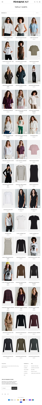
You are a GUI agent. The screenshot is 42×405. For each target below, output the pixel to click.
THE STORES (26, 369)
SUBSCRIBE (14, 388)
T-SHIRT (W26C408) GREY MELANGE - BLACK (8, 283)
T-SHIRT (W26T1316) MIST (34, 37)
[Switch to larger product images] (2, 12)
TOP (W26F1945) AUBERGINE (8, 110)
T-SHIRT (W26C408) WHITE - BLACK (34, 257)
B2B (24, 375)
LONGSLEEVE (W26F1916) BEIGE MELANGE (34, 111)
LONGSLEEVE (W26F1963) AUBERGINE (34, 332)
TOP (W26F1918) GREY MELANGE (21, 37)
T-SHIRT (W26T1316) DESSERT (34, 61)
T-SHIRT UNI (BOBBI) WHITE (21, 233)
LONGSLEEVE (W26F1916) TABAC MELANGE (21, 283)
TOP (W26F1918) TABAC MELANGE (20, 61)
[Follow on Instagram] (5, 394)
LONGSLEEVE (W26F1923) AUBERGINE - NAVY (21, 308)
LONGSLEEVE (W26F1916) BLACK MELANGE (34, 283)
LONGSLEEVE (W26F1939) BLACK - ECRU (8, 185)
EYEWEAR (25, 373)
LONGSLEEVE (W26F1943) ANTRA (21, 85)
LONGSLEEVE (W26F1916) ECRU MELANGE (8, 136)
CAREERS (25, 367)
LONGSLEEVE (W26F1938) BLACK (21, 332)
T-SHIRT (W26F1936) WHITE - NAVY (8, 61)
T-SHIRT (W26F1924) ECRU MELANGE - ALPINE (21, 136)
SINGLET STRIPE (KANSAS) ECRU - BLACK (8, 258)
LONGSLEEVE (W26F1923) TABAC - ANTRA (34, 308)
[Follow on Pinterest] (8, 394)
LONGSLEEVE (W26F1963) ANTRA (34, 356)
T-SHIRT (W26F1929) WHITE (8, 37)
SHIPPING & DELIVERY (35, 367)
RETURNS (32, 369)
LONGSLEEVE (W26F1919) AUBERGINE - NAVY (8, 308)
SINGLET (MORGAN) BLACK (34, 184)
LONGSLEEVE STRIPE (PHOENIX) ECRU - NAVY (21, 185)
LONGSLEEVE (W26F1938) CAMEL (8, 332)
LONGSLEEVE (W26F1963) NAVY (8, 356)
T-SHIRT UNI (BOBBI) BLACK (34, 233)
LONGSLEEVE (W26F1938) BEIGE (34, 85)
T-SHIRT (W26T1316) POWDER (34, 160)
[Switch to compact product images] (5, 12)
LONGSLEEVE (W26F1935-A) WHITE (8, 160)
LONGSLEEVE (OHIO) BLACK (21, 257)
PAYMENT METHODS (34, 365)
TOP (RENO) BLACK (34, 209)
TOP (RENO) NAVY (21, 209)
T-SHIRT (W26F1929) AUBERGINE (21, 160)
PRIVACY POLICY (34, 371)
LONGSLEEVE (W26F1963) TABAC (21, 356)
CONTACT (25, 371)
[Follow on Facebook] (2, 394)
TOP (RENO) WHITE (8, 233)
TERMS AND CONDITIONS (35, 373)
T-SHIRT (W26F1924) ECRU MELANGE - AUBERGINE (21, 111)
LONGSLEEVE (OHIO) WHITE (8, 209)
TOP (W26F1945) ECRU (34, 135)
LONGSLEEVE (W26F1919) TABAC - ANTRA (8, 86)
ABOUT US (26, 365)
